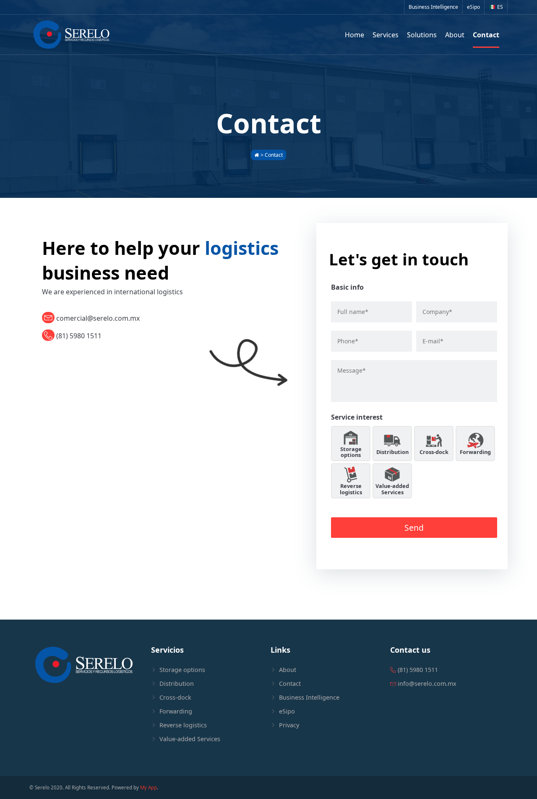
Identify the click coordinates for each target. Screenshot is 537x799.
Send (414, 527)
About (287, 670)
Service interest (357, 417)
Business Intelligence (433, 6)
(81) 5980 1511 (78, 335)
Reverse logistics (351, 488)
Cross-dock (434, 452)
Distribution (392, 452)
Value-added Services (392, 488)
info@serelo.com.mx (426, 683)
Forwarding (475, 452)
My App (148, 787)
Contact (290, 683)
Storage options (351, 452)
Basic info (347, 287)
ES (500, 6)
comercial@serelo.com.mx (97, 318)
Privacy (289, 725)
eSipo (473, 6)
